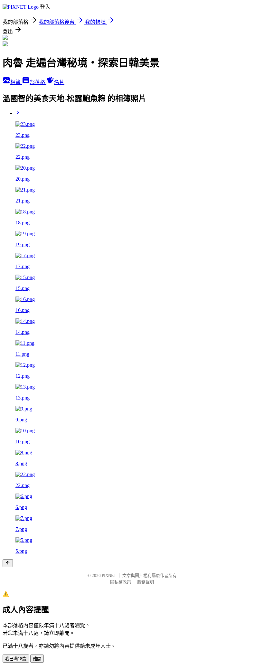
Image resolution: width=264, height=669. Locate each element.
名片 (59, 82)
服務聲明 (145, 581)
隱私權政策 (120, 581)
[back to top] (8, 563)
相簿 (16, 82)
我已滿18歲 (15, 658)
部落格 (38, 82)
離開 (37, 658)
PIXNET (109, 575)
